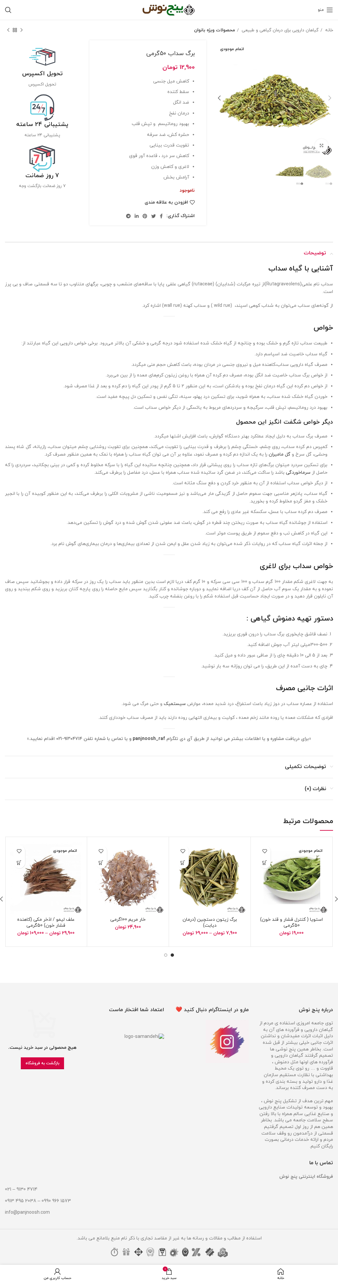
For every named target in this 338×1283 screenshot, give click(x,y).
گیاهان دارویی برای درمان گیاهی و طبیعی (279, 30)
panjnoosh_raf (149, 739)
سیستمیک (175, 704)
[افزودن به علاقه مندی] (265, 851)
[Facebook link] (161, 216)
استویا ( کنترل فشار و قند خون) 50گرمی (291, 922)
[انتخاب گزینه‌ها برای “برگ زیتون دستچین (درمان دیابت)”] (183, 862)
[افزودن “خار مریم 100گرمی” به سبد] (101, 862)
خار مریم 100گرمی (128, 919)
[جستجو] (8, 9)
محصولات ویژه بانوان (214, 30)
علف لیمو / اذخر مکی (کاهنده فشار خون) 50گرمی (46, 922)
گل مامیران (279, 454)
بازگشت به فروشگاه (42, 1063)
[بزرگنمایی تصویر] (321, 145)
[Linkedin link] (137, 216)
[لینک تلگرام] (128, 216)
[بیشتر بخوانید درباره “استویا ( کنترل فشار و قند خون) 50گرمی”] (265, 862)
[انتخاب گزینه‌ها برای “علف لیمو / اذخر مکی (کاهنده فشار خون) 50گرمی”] (19, 862)
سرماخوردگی (298, 472)
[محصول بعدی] (8, 30)
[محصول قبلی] (21, 30)
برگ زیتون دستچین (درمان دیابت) (210, 922)
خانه (328, 30)
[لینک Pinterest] (145, 216)
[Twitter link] (153, 216)
